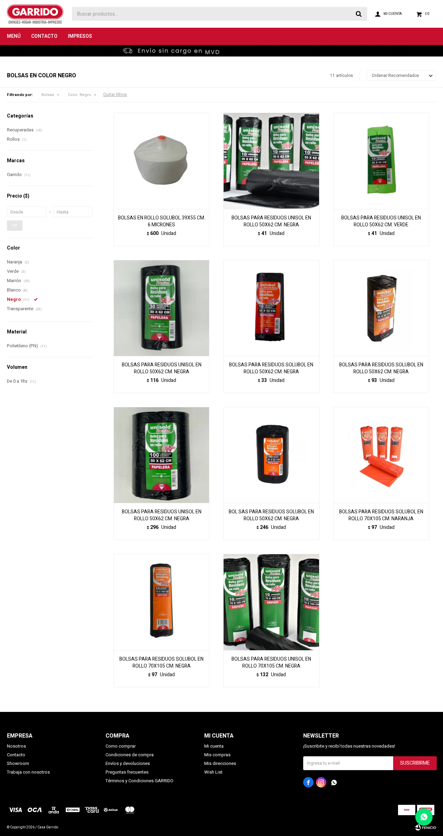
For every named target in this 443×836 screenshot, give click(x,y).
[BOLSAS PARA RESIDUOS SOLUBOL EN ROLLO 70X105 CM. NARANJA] (381, 455)
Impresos (80, 36)
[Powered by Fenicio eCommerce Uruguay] (425, 827)
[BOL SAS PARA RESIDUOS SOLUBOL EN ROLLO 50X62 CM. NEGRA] (271, 455)
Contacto (44, 36)
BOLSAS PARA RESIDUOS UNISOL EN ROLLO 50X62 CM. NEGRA (271, 221)
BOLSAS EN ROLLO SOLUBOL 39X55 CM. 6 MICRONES (161, 221)
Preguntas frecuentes (127, 772)
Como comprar (121, 746)
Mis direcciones (220, 763)
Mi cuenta (214, 746)
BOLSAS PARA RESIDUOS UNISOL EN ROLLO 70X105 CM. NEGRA (271, 663)
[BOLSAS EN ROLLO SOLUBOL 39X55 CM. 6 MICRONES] (161, 161)
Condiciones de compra (130, 754)
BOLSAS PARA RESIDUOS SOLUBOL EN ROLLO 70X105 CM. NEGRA (161, 663)
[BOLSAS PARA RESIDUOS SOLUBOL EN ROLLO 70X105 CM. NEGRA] (161, 602)
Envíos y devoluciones (128, 763)
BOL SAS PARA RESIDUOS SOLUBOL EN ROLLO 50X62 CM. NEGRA (271, 515)
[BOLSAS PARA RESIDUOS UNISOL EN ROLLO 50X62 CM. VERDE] (381, 161)
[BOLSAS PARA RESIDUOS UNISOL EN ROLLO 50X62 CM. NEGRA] (271, 161)
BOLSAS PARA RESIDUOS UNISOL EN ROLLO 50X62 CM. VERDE (381, 221)
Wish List (213, 772)
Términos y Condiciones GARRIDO (139, 780)
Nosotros (16, 746)
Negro (79, 95)
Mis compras (217, 754)
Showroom (18, 763)
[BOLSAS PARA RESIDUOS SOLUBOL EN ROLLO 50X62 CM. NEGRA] (271, 308)
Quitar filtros (115, 95)
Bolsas (48, 95)
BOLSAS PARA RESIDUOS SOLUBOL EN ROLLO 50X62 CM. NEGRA (271, 368)
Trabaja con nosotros (28, 772)
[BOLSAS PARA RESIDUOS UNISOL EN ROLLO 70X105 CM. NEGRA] (271, 602)
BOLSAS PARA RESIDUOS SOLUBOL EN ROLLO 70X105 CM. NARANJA (381, 515)
